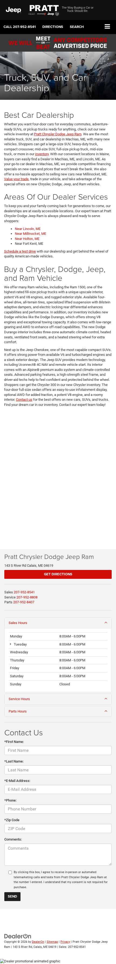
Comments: (13, 839)
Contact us (24, 400)
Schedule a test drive (20, 251)
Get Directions (58, 574)
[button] (19, 27)
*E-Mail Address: (17, 781)
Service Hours (19, 699)
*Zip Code (11, 820)
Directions (52, 26)
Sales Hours (18, 623)
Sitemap (52, 942)
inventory (42, 154)
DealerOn (38, 942)
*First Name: (14, 742)
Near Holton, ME (27, 239)
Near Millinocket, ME (30, 234)
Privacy (65, 942)
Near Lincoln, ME (27, 229)
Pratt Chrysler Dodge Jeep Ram (57, 134)
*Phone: (10, 800)
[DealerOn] (18, 936)
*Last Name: (13, 761)
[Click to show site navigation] (107, 27)
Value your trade (16, 179)
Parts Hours (18, 711)
